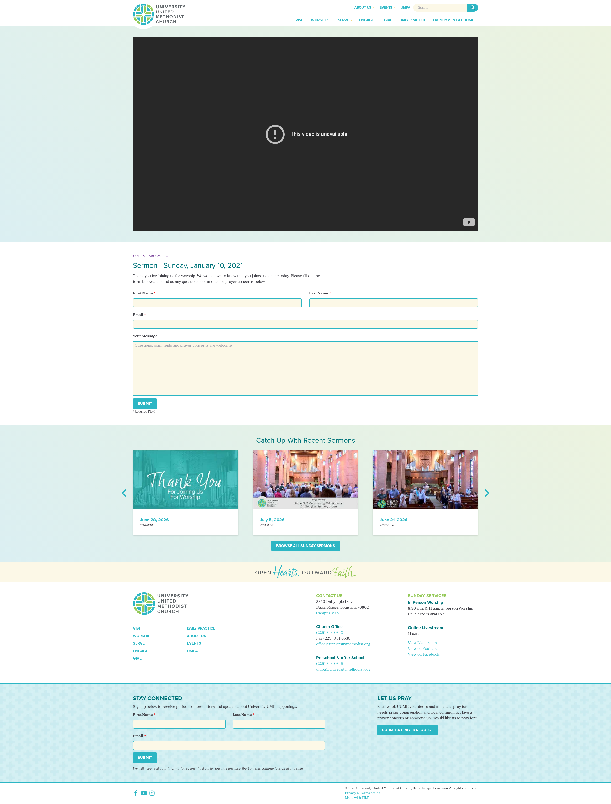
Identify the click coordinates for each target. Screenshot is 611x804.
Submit (145, 403)
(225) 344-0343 (329, 633)
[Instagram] (152, 793)
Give (137, 658)
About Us (196, 636)
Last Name (318, 293)
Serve (139, 643)
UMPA (192, 651)
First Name (143, 293)
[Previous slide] (124, 492)
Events (194, 643)
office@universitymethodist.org (343, 644)
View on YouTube (423, 649)
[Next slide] (487, 492)
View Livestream (422, 643)
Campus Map (327, 613)
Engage (140, 651)
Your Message (145, 336)
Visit (137, 628)
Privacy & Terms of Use (362, 793)
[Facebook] (136, 793)
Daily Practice (201, 628)
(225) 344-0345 (329, 664)
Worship (141, 636)
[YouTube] (144, 793)
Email (138, 315)
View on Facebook (423, 655)
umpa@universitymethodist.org (343, 670)
